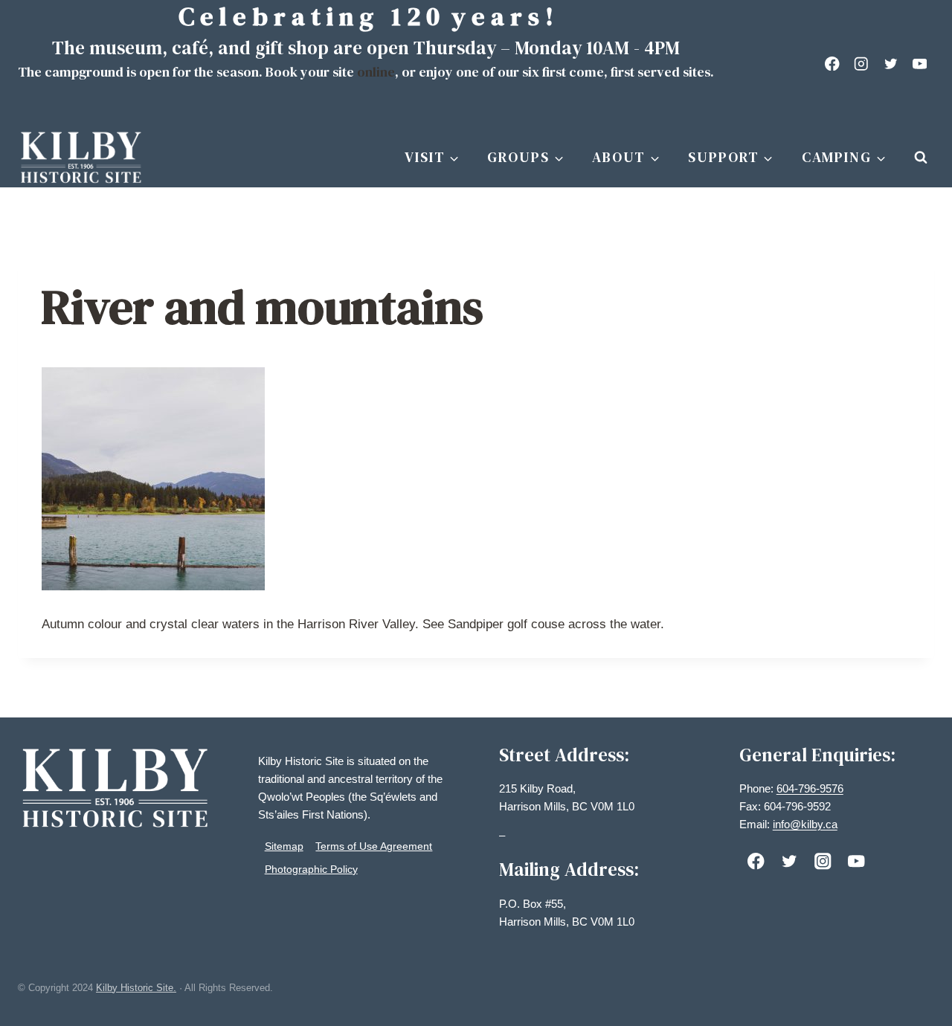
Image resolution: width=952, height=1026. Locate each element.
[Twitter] (890, 63)
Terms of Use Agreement (373, 846)
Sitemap (284, 846)
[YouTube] (919, 63)
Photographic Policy (311, 869)
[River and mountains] (476, 478)
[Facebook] (832, 63)
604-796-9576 (809, 788)
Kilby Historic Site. (136, 987)
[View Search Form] (920, 157)
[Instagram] (861, 63)
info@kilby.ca (805, 824)
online (376, 71)
